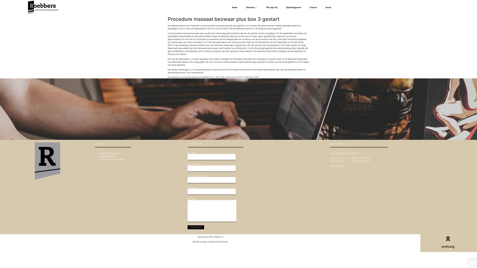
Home (235, 7)
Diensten (250, 7)
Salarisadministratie (109, 156)
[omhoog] (448, 238)
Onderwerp (192, 188)
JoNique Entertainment (218, 242)
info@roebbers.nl (364, 161)
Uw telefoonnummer (196, 176)
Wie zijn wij (272, 7)
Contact (313, 7)
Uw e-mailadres (194, 165)
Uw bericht (192, 199)
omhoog (447, 247)
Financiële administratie (110, 153)
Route (328, 7)
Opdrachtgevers (293, 7)
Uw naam (192, 153)
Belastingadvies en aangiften (112, 159)
